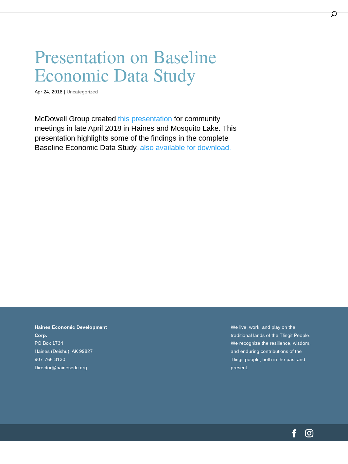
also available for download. (185, 147)
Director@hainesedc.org (61, 367)
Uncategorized (82, 91)
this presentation (145, 118)
